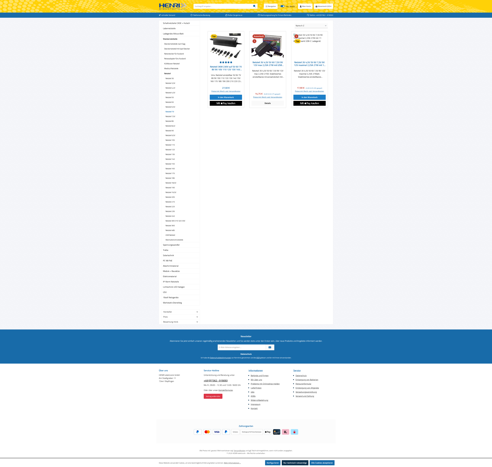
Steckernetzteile (170, 38)
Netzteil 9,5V (170, 135)
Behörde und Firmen (260, 375)
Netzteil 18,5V (171, 182)
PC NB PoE (167, 260)
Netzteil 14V (170, 159)
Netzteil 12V (170, 149)
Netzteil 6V (170, 102)
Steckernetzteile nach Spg (174, 43)
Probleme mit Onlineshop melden (265, 383)
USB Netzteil (170, 235)
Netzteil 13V (170, 154)
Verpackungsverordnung (306, 391)
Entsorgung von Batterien (307, 379)
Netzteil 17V (170, 173)
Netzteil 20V (170, 197)
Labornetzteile (169, 28)
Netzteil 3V (170, 78)
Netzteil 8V (170, 121)
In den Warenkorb (226, 97)
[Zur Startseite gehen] (173, 6)
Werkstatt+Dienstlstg (172, 302)
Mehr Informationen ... (232, 462)
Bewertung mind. (170, 321)
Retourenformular (303, 383)
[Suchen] (255, 6)
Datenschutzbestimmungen (220, 357)
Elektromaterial (170, 276)
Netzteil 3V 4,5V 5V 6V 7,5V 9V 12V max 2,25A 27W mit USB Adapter (268, 64)
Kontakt (254, 408)
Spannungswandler (171, 244)
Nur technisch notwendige (295, 462)
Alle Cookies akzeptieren (322, 462)
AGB (258, 357)
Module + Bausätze (171, 271)
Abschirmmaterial (170, 265)
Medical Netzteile (171, 68)
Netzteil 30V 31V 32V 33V (175, 220)
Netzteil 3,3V (170, 83)
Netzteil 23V (170, 211)
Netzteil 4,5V (170, 92)
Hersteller (167, 311)
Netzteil (167, 73)
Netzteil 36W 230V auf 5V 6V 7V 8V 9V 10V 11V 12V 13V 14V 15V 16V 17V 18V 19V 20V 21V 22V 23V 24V (226, 68)
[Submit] (269, 347)
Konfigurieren (273, 462)
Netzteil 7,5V (170, 116)
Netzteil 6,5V (170, 106)
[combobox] (222, 6)
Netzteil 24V (170, 216)
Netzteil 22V (170, 206)
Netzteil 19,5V (171, 192)
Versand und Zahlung (305, 396)
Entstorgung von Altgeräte (307, 387)
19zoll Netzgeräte (170, 297)
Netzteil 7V (170, 111)
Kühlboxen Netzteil (172, 63)
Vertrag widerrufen (213, 396)
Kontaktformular (225, 390)
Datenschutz (301, 375)
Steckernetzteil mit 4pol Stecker (177, 48)
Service (297, 370)
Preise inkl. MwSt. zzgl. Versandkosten (225, 91)
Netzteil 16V (170, 168)
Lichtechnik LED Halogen (174, 286)
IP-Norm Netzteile (171, 281)
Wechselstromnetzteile (174, 239)
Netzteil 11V (170, 144)
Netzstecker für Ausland (174, 53)
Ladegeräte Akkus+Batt (173, 33)
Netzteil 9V (170, 130)
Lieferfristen (256, 387)
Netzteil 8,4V (170, 125)
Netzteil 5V (170, 97)
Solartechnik (168, 255)
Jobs (252, 391)
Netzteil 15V (170, 163)
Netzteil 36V (170, 225)
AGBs (253, 396)
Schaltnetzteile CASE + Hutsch (176, 23)
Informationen (256, 370)
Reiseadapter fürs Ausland (175, 58)
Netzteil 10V (170, 140)
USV (165, 292)
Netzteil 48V (170, 230)
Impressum (255, 404)
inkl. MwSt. (288, 6)
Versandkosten (239, 450)
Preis (165, 316)
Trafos (165, 250)
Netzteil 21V (170, 201)
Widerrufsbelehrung (259, 400)
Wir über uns (256, 379)
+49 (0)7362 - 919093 (216, 380)
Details (268, 103)
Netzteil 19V (170, 187)
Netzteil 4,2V (170, 87)
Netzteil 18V (170, 178)
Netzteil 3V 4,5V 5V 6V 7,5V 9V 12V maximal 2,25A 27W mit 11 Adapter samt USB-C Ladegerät (309, 64)
